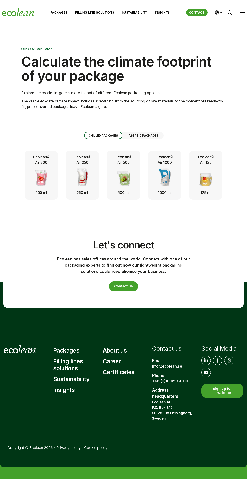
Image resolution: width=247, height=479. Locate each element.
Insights (162, 12)
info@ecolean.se (167, 366)
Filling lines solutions (68, 365)
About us (115, 350)
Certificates (118, 372)
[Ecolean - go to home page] (18, 12)
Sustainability (134, 12)
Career (112, 361)
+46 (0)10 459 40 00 (170, 381)
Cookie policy (95, 448)
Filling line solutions (94, 12)
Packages (59, 12)
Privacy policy (68, 448)
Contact (197, 12)
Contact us (123, 286)
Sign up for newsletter (222, 391)
